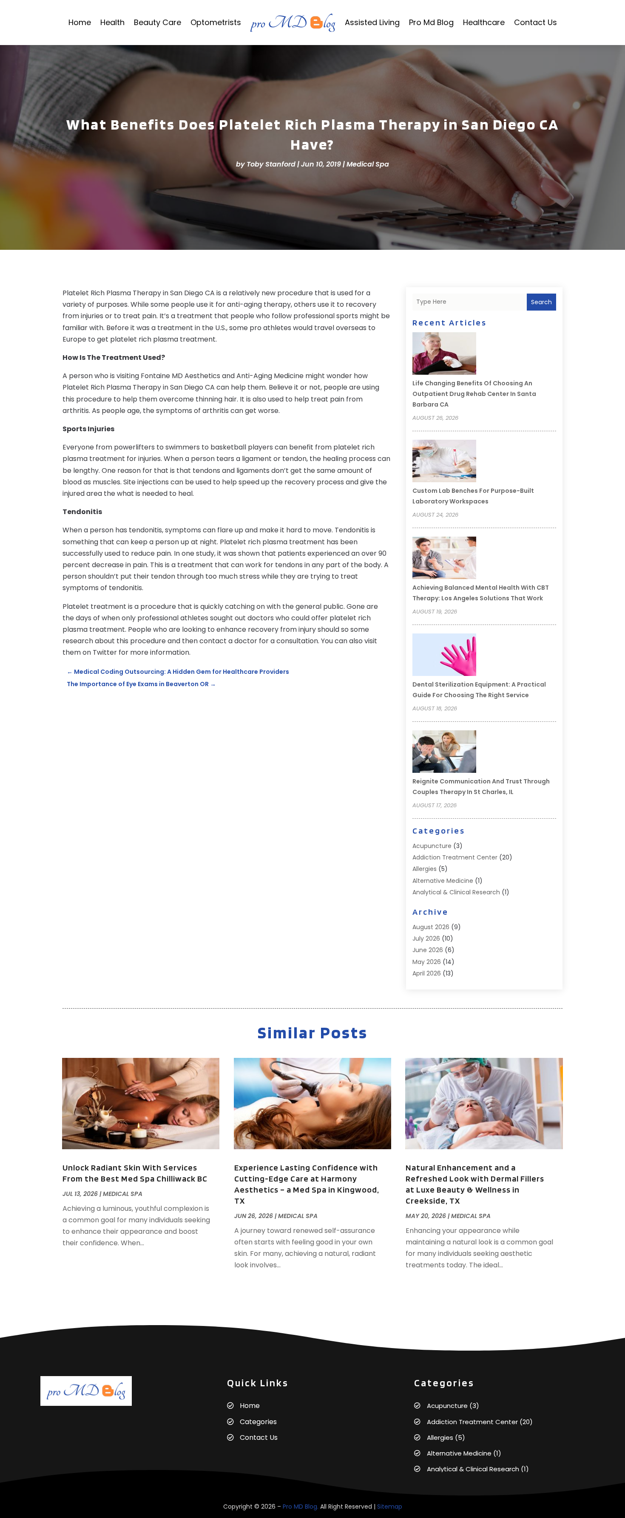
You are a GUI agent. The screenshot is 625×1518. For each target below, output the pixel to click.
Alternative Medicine (442, 880)
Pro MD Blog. (300, 1506)
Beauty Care (157, 22)
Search (541, 302)
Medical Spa (368, 164)
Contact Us (535, 22)
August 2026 (430, 927)
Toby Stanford (271, 164)
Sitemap (389, 1506)
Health (112, 22)
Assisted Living (372, 22)
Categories (258, 1422)
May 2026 (426, 962)
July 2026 (426, 938)
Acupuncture (432, 846)
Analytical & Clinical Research (456, 892)
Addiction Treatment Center (454, 857)
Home (79, 22)
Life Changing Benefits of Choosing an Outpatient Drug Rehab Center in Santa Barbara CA (474, 394)
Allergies (424, 869)
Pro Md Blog (431, 22)
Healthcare (484, 22)
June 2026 (427, 950)
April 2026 (426, 973)
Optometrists (215, 22)
